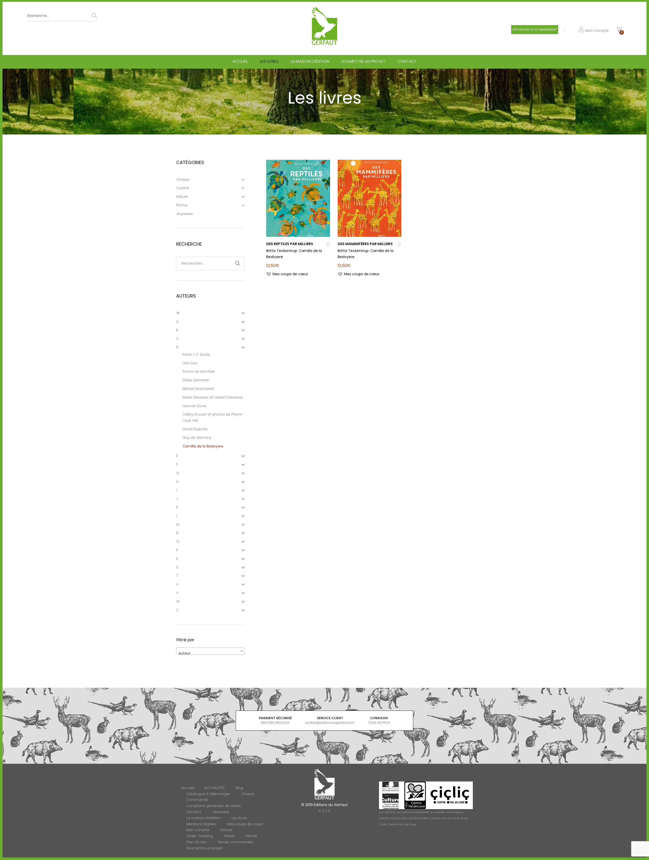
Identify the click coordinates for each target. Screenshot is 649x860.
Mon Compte (596, 30)
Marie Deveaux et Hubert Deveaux (213, 397)
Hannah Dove (194, 405)
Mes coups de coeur (245, 824)
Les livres (269, 62)
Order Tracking (199, 835)
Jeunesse (184, 213)
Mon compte (197, 829)
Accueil (240, 62)
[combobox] (210, 651)
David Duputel (195, 429)
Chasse (182, 179)
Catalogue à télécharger (208, 793)
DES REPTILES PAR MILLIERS (289, 243)
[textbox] (210, 653)
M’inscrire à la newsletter (535, 29)
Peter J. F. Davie (196, 354)
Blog (239, 787)
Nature (182, 196)
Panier (229, 835)
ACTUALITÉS (214, 787)
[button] (287, 274)
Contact (407, 62)
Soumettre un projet (363, 62)
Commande (197, 799)
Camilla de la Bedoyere (203, 446)
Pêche (181, 205)
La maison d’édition (310, 62)
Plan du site (196, 842)
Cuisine (182, 187)
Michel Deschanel (198, 388)
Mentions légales (201, 824)
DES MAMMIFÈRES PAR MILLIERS (365, 243)
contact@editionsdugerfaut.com (330, 722)
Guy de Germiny (197, 437)
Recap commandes (235, 842)
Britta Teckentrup (281, 250)
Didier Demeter (196, 380)
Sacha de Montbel (199, 371)
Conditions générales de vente (213, 805)
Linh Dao (190, 363)
